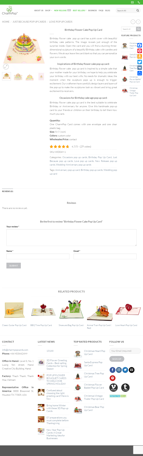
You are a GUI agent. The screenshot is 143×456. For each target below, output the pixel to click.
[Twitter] (139, 62)
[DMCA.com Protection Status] (118, 395)
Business (92, 10)
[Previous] (6, 48)
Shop (47, 10)
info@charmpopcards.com (15, 349)
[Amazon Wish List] (139, 56)
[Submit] (137, 10)
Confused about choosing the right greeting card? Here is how (58, 394)
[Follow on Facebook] (112, 370)
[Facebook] (139, 45)
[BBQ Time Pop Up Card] (43, 309)
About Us (38, 10)
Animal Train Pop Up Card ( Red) (99, 326)
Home (5, 21)
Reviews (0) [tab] (7, 191)
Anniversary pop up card (67, 169)
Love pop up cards (60, 21)
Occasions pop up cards (74, 157)
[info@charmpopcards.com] (132, 2)
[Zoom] (6, 67)
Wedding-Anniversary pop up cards (73, 164)
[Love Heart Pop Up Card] (128, 309)
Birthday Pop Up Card (100, 157)
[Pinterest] (139, 51)
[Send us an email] (132, 370)
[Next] (41, 48)
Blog (107, 10)
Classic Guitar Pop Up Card (14, 325)
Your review (12, 226)
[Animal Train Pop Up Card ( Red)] (100, 309)
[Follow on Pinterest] (112, 378)
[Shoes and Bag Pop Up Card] (71, 309)
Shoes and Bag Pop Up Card (71, 325)
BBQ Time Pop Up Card (41, 325)
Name (9, 251)
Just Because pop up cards (29, 21)
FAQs (101, 10)
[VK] (139, 67)
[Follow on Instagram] (119, 370)
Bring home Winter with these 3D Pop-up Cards (57, 408)
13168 (50, 350)
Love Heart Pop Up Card (126, 325)
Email (77, 251)
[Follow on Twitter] (125, 370)
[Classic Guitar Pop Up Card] (15, 309)
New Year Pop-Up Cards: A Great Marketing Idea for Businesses (56, 434)
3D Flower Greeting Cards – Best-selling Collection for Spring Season (57, 364)
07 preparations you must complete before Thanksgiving (58, 420)
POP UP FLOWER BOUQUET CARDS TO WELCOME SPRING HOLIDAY (56, 379)
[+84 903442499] (139, 2)
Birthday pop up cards (92, 169)
